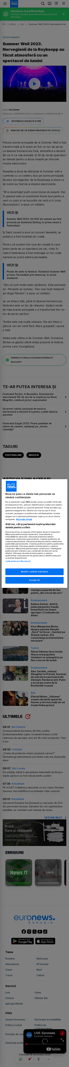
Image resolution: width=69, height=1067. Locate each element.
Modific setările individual (34, 571)
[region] (34, 533)
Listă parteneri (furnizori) (17, 561)
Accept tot (34, 580)
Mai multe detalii (24, 519)
